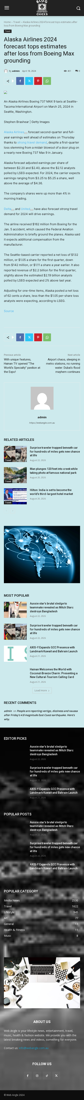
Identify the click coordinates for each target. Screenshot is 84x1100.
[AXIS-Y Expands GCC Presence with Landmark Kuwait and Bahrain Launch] (15, 654)
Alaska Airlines (14, 132)
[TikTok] (47, 1075)
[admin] (6, 71)
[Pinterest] (38, 81)
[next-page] (12, 510)
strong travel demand (32, 142)
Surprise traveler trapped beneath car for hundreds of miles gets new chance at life (55, 451)
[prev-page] (6, 510)
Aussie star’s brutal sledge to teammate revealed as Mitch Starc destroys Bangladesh (51, 607)
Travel (16, 22)
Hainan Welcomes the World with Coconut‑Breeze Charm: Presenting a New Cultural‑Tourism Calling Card (54, 673)
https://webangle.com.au (42, 422)
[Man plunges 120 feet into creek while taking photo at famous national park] (15, 475)
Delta (7, 209)
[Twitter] (29, 81)
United (25, 209)
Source (9, 311)
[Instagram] (37, 1075)
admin (16, 70)
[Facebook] (20, 81)
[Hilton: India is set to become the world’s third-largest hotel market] (15, 496)
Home (7, 22)
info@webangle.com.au (33, 1048)
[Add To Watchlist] (25, 133)
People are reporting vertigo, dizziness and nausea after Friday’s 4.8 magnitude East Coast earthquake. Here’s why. (41, 715)
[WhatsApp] (47, 81)
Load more (41, 690)
